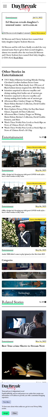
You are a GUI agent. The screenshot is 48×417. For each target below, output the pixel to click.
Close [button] (14, 413)
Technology (24, 293)
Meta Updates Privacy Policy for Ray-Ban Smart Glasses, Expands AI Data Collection (24, 110)
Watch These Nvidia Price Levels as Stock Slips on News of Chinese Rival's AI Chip (25, 123)
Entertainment (11, 17)
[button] (5, 6)
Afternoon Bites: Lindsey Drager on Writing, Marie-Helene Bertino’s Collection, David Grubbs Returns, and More (24, 104)
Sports (24, 284)
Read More (18, 57)
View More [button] (6, 402)
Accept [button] (5, 413)
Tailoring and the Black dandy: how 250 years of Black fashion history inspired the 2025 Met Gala (24, 86)
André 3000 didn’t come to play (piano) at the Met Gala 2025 (23, 254)
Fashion (24, 266)
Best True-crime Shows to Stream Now (23, 346)
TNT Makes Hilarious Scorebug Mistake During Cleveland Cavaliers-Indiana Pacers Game (24, 81)
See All (41, 137)
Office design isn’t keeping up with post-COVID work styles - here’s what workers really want (23, 175)
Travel (24, 275)
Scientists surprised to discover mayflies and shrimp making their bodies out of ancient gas (23, 91)
